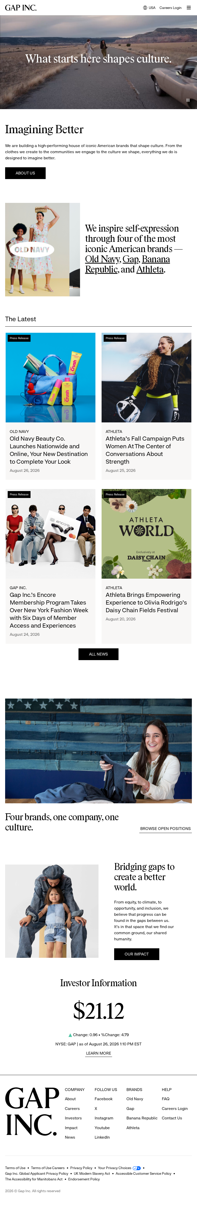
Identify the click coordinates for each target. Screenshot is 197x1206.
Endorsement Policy (84, 1179)
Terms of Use (15, 1168)
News (70, 1137)
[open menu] (189, 8)
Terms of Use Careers (48, 1168)
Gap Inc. (18, 587)
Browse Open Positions (165, 828)
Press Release (19, 338)
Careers (72, 1108)
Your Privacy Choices (114, 1168)
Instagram (104, 1118)
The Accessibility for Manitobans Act (34, 1179)
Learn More (98, 1053)
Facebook (104, 1098)
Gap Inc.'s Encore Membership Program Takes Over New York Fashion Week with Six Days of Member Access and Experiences (49, 610)
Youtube (102, 1127)
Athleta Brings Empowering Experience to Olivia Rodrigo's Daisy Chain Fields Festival (146, 602)
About (70, 1098)
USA (149, 8)
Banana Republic (141, 1118)
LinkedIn (102, 1137)
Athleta (150, 270)
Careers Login (171, 8)
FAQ (166, 1098)
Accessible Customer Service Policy (143, 1173)
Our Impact (137, 954)
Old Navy (102, 259)
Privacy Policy (81, 1168)
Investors (73, 1118)
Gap (130, 259)
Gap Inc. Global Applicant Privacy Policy (36, 1173)
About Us (25, 173)
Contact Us (172, 1118)
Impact (71, 1127)
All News (98, 654)
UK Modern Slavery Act (92, 1173)
